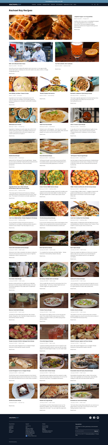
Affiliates (44, 429)
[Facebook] (94, 418)
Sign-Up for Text (29, 434)
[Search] (92, 4)
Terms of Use (45, 427)
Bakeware (11, 427)
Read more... (77, 29)
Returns (44, 428)
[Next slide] (97, 1)
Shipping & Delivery (30, 431)
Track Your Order (29, 429)
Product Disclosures (30, 433)
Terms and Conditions (90, 433)
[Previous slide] (9, 1)
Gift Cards (11, 431)
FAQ (26, 427)
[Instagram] (90, 418)
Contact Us (28, 426)
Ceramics (11, 428)
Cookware (11, 426)
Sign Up (96, 431)
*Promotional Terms (46, 432)
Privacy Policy (45, 426)
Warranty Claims (29, 428)
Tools (10, 429)
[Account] (95, 4)
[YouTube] (98, 418)
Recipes (10, 432)
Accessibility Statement (47, 431)
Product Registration (30, 432)
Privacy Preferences (32, 436)
